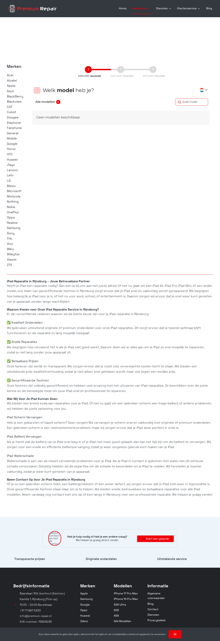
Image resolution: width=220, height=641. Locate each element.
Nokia (11, 207)
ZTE (9, 265)
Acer (10, 75)
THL (10, 238)
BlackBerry (15, 96)
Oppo (11, 217)
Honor (11, 149)
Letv (10, 175)
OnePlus (13, 212)
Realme (12, 223)
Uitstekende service (172, 559)
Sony (10, 233)
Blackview (14, 101)
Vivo (10, 244)
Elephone (14, 123)
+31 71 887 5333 (30, 610)
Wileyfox (13, 254)
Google (12, 144)
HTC (10, 154)
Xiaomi (11, 259)
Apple (11, 86)
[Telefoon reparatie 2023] (32, 5)
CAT (10, 107)
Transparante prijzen (29, 559)
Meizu (11, 186)
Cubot (11, 112)
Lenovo (12, 170)
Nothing (13, 201)
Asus (10, 91)
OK (175, 634)
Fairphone (14, 128)
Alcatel (12, 80)
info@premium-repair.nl (36, 616)
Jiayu (11, 165)
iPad (22, 286)
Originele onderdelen (101, 559)
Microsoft (14, 191)
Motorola (13, 196)
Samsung (13, 228)
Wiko (10, 249)
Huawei (12, 159)
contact (58, 494)
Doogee (13, 117)
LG (9, 180)
